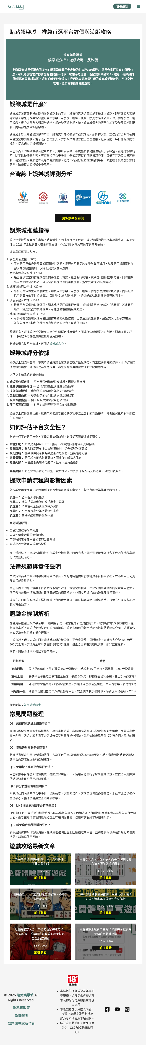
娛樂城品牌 (56, 344)
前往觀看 (40, 878)
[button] (122, 6)
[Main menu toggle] (138, 6)
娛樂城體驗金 (32, 705)
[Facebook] (107, 1009)
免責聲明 (21, 1015)
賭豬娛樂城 (25, 995)
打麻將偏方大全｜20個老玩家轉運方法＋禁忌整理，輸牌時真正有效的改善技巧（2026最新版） (40, 933)
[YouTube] (117, 1009)
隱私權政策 (21, 1007)
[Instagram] (127, 1009)
